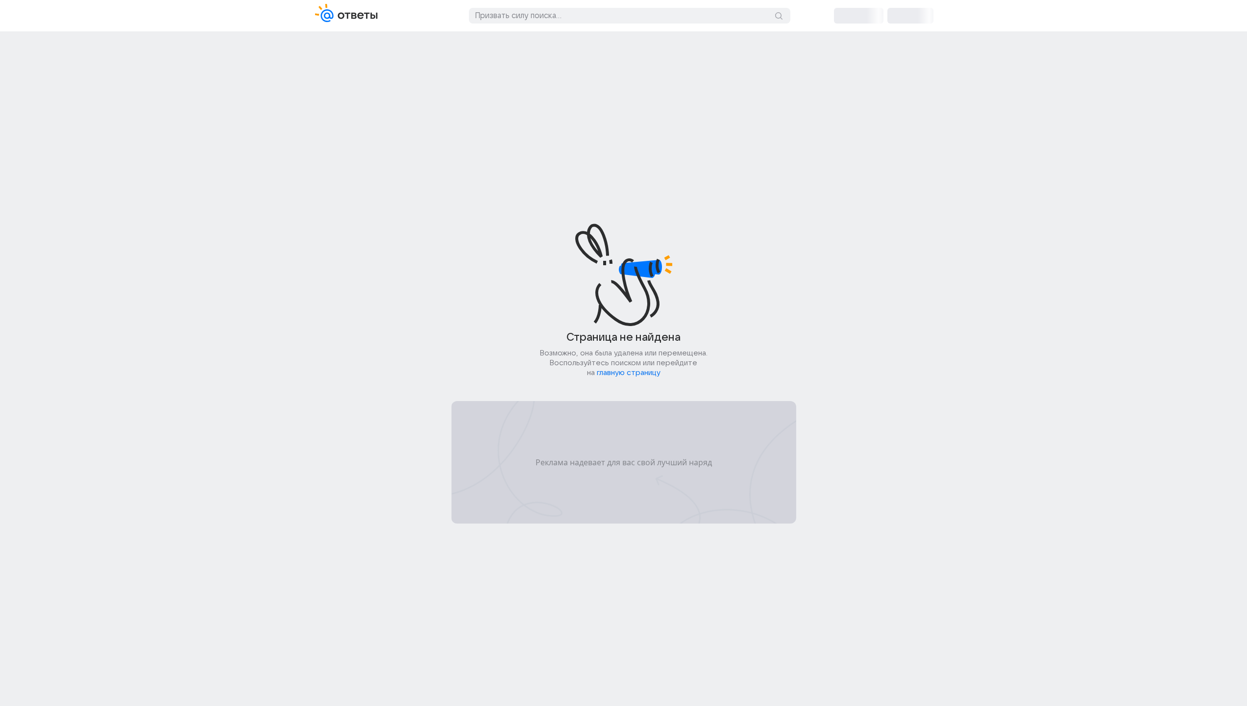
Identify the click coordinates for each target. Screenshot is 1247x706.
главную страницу (628, 373)
